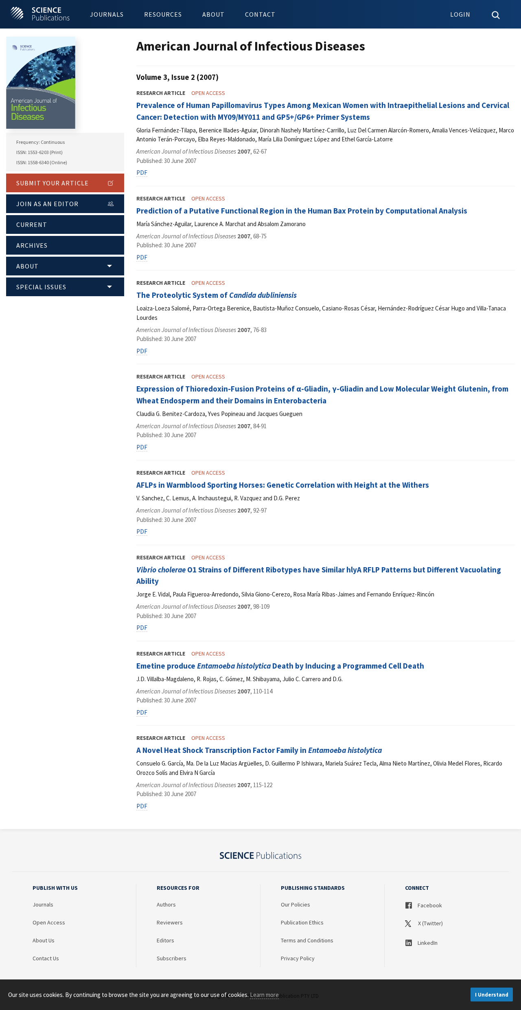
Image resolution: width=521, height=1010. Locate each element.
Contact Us (46, 958)
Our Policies (295, 904)
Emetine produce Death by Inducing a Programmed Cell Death (280, 666)
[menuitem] (107, 14)
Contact (260, 14)
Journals (107, 14)
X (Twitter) (430, 923)
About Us (44, 940)
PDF (141, 172)
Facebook (429, 905)
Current (31, 224)
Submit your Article (52, 183)
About (213, 14)
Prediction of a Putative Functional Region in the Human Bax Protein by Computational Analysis (301, 211)
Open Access (49, 922)
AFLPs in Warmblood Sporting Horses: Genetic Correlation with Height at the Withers (282, 485)
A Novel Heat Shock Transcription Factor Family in (259, 750)
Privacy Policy (298, 958)
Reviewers (170, 922)
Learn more (264, 995)
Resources (163, 14)
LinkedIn (427, 942)
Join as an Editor (47, 204)
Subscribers (171, 958)
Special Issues (41, 287)
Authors (166, 904)
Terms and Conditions (307, 940)
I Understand (491, 994)
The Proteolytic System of (216, 295)
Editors (165, 940)
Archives (32, 245)
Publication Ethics (302, 922)
